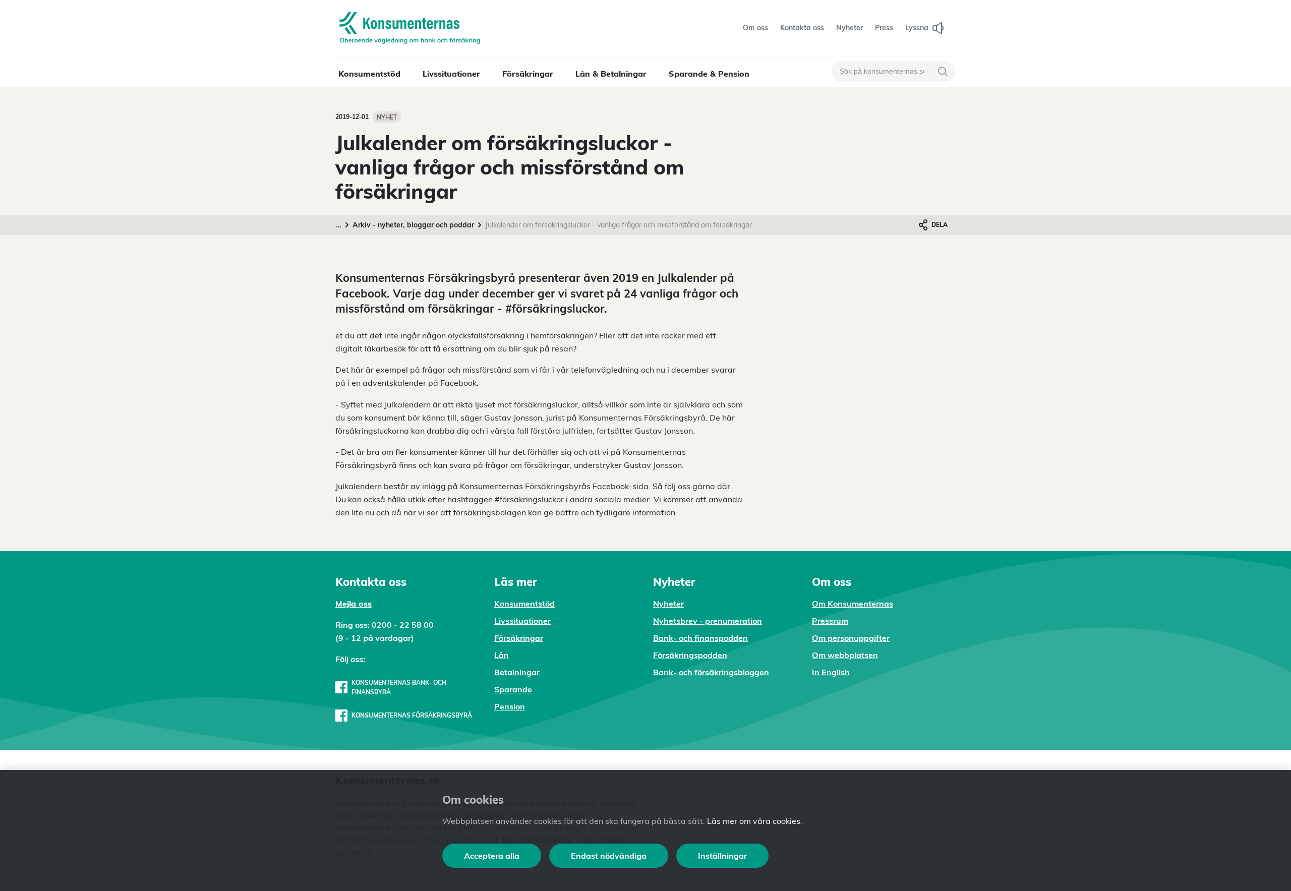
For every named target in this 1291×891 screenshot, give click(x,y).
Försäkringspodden (690, 655)
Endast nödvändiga (609, 856)
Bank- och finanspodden (700, 638)
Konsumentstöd (369, 74)
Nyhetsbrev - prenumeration (707, 621)
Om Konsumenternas (852, 604)
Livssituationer (451, 74)
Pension (509, 706)
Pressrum (830, 621)
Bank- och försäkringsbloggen (711, 672)
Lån (501, 655)
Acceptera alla (491, 856)
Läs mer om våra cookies (753, 821)
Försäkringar (527, 74)
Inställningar (722, 856)
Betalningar (517, 672)
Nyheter (668, 604)
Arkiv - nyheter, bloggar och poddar (413, 224)
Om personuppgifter (851, 638)
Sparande (513, 689)
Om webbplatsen (845, 655)
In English (831, 672)
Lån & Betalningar (611, 74)
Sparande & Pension (709, 74)
